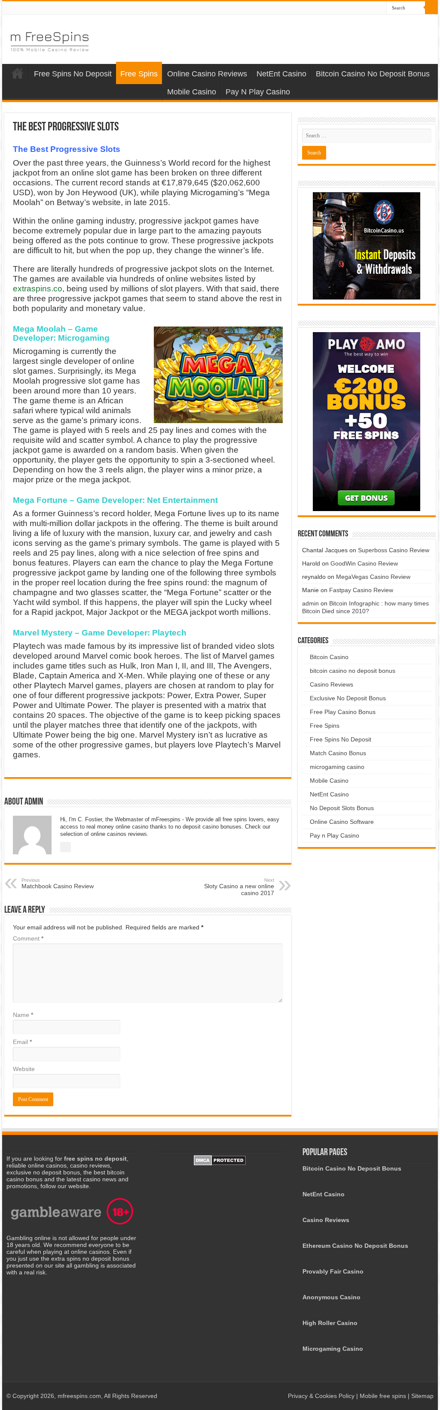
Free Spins (139, 74)
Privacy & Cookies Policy (322, 1395)
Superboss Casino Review (393, 550)
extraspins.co (37, 288)
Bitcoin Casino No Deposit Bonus (373, 74)
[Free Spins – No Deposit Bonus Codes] (49, 40)
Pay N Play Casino (258, 92)
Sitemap (422, 1395)
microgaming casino (337, 766)
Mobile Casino (191, 92)
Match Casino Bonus (338, 753)
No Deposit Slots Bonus (342, 808)
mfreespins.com (79, 1395)
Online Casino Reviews (207, 74)
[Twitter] (380, 8)
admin (310, 603)
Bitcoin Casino (329, 657)
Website (24, 1068)
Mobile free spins (383, 1395)
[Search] (431, 7)
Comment (28, 938)
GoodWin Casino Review (364, 563)
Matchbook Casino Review (57, 883)
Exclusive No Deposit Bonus (348, 698)
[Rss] (364, 8)
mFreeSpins (17, 73)
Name (23, 1014)
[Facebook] (372, 8)
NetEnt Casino (281, 74)
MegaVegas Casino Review (373, 576)
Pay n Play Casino (334, 835)
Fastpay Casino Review (361, 590)
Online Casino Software (342, 821)
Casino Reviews (331, 684)
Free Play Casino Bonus (343, 711)
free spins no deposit (95, 1158)
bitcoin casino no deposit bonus (352, 670)
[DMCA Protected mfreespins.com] (220, 1159)
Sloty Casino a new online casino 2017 (239, 886)
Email (22, 1041)
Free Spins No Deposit (73, 74)
